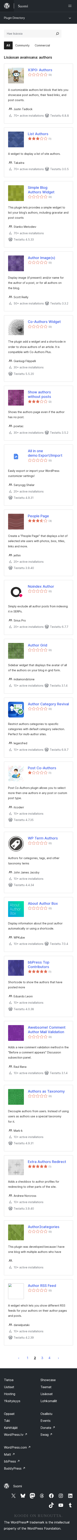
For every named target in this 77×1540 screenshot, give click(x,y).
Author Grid (37, 645)
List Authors (38, 134)
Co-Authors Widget (44, 322)
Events (45, 1421)
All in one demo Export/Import (45, 453)
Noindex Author (41, 586)
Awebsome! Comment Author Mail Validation (47, 1029)
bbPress (12, 1461)
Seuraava (58, 1358)
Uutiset (9, 1387)
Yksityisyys (12, 1401)
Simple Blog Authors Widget (41, 189)
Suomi (17, 1486)
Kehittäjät (11, 1428)
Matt (9, 1454)
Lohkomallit (48, 1401)
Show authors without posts (39, 394)
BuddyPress (14, 1468)
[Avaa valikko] (70, 6)
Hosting (9, 1394)
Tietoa (8, 1380)
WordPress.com (17, 1447)
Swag (46, 1435)
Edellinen (18, 1358)
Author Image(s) (41, 258)
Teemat (46, 1387)
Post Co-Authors (42, 768)
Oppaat (9, 1414)
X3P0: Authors (40, 70)
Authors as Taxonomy (46, 1091)
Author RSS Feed (42, 1286)
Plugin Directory (14, 17)
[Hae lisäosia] (57, 34)
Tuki (7, 1421)
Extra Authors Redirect (47, 1162)
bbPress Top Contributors (38, 964)
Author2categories (43, 1227)
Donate (47, 1428)
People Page (38, 516)
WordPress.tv (15, 1435)
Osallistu (46, 1414)
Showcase (48, 1380)
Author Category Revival (48, 704)
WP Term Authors (43, 838)
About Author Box (43, 903)
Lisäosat (46, 1394)
